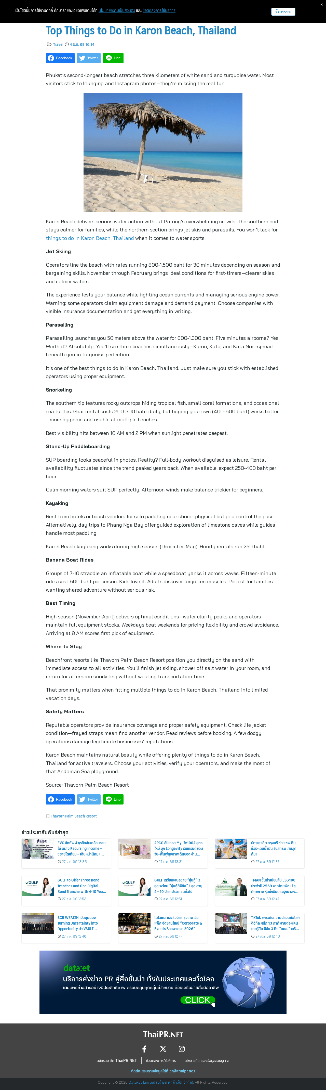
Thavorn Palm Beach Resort (74, 815)
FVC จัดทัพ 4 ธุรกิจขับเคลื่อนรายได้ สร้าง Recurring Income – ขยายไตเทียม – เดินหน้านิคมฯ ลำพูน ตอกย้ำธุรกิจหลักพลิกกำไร (82, 851)
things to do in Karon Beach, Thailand (90, 238)
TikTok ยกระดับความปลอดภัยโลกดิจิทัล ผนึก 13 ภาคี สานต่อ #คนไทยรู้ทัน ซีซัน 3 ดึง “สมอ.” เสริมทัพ (275, 926)
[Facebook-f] (144, 1048)
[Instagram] (182, 1048)
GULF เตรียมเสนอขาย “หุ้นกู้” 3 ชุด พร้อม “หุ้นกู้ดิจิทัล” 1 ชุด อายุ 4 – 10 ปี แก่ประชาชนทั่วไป (178, 885)
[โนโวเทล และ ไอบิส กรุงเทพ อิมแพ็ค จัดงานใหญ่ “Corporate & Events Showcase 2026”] (134, 923)
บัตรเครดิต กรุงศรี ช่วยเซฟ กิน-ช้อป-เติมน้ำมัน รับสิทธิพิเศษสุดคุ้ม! (274, 848)
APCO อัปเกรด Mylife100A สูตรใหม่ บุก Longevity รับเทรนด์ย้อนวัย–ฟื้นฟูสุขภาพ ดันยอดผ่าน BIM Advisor (178, 851)
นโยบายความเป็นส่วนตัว (117, 10)
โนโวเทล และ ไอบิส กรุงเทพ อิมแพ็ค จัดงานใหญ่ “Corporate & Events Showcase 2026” (178, 923)
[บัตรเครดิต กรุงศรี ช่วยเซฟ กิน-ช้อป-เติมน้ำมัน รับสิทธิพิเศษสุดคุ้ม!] (231, 849)
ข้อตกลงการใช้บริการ (159, 10)
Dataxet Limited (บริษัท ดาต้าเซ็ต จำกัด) (161, 1082)
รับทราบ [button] (283, 11)
